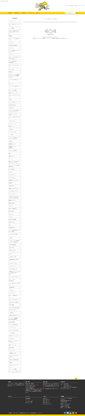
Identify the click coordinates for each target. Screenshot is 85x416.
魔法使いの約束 (11, 203)
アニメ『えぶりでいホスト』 (14, 276)
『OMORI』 (11, 129)
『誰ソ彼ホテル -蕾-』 (13, 256)
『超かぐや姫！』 (12, 247)
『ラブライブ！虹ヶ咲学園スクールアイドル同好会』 (14, 241)
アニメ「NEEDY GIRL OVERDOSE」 (13, 62)
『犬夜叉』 (11, 238)
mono (10, 224)
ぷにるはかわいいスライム (14, 191)
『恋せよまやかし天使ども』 (14, 302)
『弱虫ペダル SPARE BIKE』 (14, 359)
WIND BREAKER (12, 322)
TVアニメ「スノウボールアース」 (14, 96)
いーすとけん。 (11, 338)
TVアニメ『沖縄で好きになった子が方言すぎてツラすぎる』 (14, 32)
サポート (44, 396)
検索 (77, 13)
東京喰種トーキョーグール (14, 180)
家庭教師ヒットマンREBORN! (12, 147)
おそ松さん (11, 141)
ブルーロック (11, 42)
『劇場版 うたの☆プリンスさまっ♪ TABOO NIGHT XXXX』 (14, 273)
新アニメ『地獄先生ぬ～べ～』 (14, 296)
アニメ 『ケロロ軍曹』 (13, 369)
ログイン (67, 5)
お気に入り (25, 12)
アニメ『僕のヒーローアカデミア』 (14, 25)
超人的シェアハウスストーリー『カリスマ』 (14, 342)
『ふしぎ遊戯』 (11, 28)
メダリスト (11, 205)
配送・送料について (46, 399)
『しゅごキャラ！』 (12, 292)
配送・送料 (28, 381)
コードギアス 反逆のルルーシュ (14, 80)
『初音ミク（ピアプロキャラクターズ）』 (14, 356)
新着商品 (10, 12)
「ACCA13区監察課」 (13, 244)
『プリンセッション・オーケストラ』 (14, 253)
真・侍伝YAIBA (11, 169)
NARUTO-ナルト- (12, 222)
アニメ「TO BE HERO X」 (14, 324)
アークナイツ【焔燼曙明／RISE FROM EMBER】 (14, 319)
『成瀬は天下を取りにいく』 (14, 315)
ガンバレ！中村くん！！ (13, 102)
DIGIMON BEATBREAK (13, 45)
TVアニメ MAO (11, 69)
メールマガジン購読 (29, 401)
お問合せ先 (63, 381)
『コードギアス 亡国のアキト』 (14, 87)
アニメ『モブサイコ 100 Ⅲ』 (14, 371)
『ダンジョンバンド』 (13, 266)
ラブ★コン (11, 99)
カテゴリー (10, 396)
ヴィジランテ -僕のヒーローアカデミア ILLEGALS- (14, 138)
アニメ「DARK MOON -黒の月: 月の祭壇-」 (14, 231)
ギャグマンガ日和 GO (13, 150)
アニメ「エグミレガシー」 (14, 299)
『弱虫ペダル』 (11, 107)
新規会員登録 (27, 398)
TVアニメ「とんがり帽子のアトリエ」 (14, 39)
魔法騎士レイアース (12, 200)
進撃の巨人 (11, 71)
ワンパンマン (11, 83)
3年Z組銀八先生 (12, 227)
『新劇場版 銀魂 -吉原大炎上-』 (13, 260)
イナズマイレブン (12, 350)
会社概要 (62, 396)
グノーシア (11, 158)
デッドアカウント (12, 174)
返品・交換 (45, 381)
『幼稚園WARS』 (12, 287)
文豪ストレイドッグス (13, 114)
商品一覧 (17, 12)
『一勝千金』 (11, 312)
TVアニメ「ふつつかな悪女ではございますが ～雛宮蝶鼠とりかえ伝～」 (14, 75)
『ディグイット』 (12, 21)
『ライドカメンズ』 (12, 327)
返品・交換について (46, 402)
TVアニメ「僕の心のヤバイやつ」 (14, 118)
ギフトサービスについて (47, 404)
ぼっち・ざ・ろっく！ (13, 123)
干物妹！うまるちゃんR (13, 188)
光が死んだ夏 (11, 185)
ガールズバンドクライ (13, 263)
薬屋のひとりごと (12, 156)
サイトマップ (40, 412)
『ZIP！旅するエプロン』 (13, 268)
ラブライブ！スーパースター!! (14, 366)
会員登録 (71, 5)
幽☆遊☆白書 (11, 211)
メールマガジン (82, 5)
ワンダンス (11, 216)
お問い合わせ (15, 412)
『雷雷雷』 (11, 362)
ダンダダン (11, 172)
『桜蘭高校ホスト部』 (13, 353)
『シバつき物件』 (12, 332)
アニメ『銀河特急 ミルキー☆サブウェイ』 (14, 51)
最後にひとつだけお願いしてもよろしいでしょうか (14, 162)
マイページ (32, 12)
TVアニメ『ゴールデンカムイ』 (14, 66)
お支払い (9, 381)
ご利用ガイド (76, 5)
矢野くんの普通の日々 (13, 208)
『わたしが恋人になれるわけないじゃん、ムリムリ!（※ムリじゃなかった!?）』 (14, 308)
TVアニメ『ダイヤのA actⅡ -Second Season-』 (14, 58)
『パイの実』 (11, 134)
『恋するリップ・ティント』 (14, 335)
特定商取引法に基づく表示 (24, 412)
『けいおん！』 (11, 290)
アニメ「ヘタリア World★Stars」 (12, 280)
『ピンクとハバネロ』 (13, 131)
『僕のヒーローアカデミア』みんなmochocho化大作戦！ (14, 197)
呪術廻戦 (10, 35)
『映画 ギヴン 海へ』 (13, 250)
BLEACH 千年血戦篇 (12, 219)
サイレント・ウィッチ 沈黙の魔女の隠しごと (14, 166)
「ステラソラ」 (11, 54)
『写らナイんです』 (12, 121)
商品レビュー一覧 (28, 402)
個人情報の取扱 (33, 412)
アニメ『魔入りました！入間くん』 (14, 284)
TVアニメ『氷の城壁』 (13, 90)
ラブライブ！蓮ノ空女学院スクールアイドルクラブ (14, 111)
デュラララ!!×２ (12, 177)
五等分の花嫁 (11, 347)
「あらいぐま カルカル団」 (14, 330)
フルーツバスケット (12, 193)
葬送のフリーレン (12, 126)
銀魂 (9, 153)
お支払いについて (46, 401)
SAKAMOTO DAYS (12, 105)
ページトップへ (76, 379)
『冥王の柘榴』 (11, 304)
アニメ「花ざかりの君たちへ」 (14, 235)
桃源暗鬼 (10, 182)
